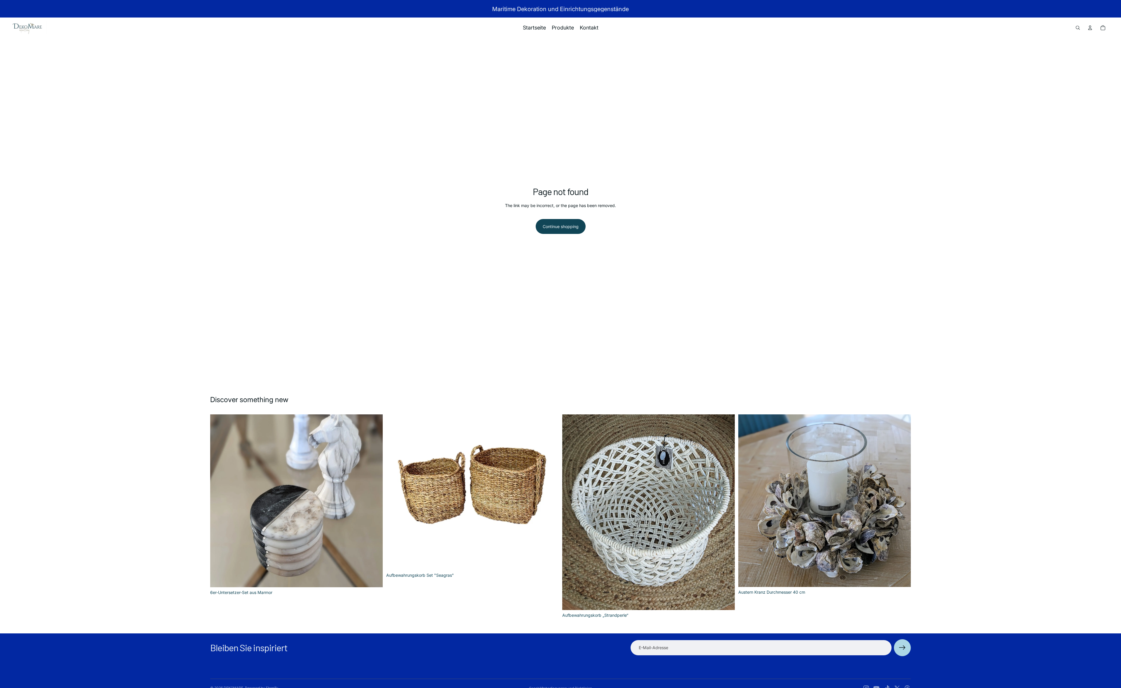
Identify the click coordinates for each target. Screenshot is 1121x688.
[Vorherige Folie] (219, 500)
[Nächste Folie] (374, 500)
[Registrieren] (902, 647)
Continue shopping (561, 226)
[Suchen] (1077, 27)
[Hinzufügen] (373, 578)
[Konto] (1090, 27)
